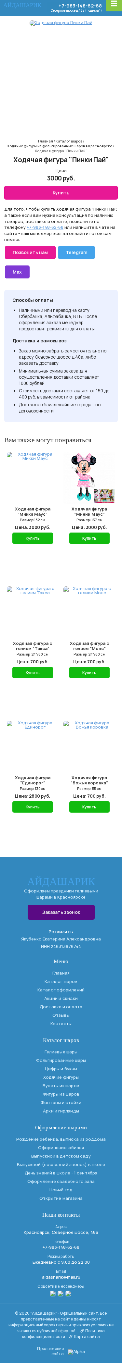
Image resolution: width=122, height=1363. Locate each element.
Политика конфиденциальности (63, 1333)
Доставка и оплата (61, 1007)
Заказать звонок (61, 912)
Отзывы (61, 1015)
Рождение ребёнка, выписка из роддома (61, 1139)
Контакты (61, 1023)
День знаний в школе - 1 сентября (61, 1173)
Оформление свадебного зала (61, 1181)
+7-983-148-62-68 (80, 5)
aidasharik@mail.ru (61, 1277)
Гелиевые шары (61, 1052)
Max (17, 272)
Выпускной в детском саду (60, 1156)
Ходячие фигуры (61, 1077)
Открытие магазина (61, 1198)
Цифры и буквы (61, 1069)
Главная (61, 973)
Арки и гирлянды (61, 1111)
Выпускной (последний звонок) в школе (61, 1164)
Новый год (61, 1190)
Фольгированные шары (61, 1060)
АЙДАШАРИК (22, 5)
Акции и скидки (61, 998)
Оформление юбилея (61, 1147)
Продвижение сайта (50, 1351)
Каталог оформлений (61, 990)
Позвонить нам (30, 252)
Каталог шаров (61, 981)
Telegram (76, 252)
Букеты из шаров (61, 1085)
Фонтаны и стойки (61, 1102)
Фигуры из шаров (61, 1094)
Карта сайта (86, 1336)
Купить (61, 193)
